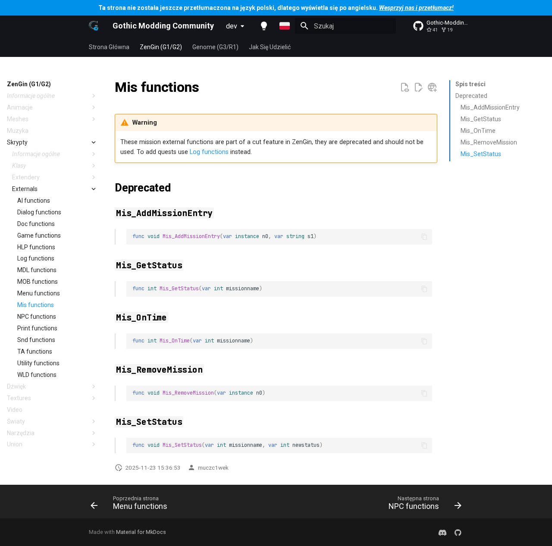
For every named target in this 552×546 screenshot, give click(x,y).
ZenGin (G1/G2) (161, 47)
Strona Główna (109, 47)
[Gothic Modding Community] (93, 26)
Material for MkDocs (141, 532)
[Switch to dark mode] (264, 26)
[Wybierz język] (284, 26)
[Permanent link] (209, 88)
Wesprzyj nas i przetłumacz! (416, 7)
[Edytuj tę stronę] (418, 87)
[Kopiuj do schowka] (424, 237)
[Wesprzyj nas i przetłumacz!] (432, 87)
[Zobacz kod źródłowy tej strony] (404, 87)
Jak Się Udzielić (270, 47)
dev (231, 26)
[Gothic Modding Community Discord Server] (442, 532)
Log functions (209, 152)
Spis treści (470, 84)
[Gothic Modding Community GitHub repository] (458, 532)
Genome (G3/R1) (215, 47)
